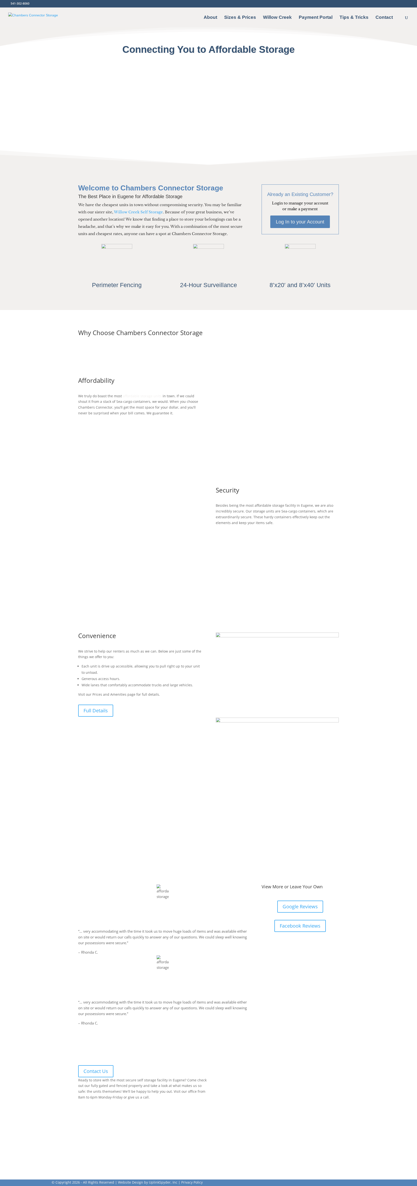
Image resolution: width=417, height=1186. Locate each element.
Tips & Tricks (354, 18)
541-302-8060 (20, 3)
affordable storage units (142, 396)
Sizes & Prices (240, 18)
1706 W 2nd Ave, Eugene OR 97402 (113, 1155)
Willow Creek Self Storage (138, 212)
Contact (384, 18)
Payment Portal (316, 18)
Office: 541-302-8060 (99, 1125)
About (210, 18)
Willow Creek (277, 18)
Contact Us (95, 1071)
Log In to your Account (300, 221)
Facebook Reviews (300, 926)
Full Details (95, 710)
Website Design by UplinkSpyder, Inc (147, 1182)
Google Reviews (300, 906)
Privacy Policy (192, 1182)
